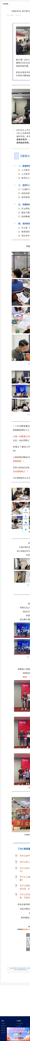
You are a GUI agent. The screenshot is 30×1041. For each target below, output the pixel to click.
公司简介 (3, 1023)
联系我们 (3, 1030)
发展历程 (3, 1025)
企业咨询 (19, 1025)
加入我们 (3, 1032)
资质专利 (3, 1028)
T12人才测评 (20, 1023)
